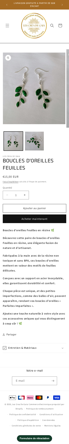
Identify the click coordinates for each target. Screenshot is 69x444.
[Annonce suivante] (62, 5)
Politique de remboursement (40, 408)
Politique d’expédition (28, 420)
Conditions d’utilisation (51, 414)
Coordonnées (48, 420)
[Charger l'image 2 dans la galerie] (34, 141)
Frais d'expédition (10, 181)
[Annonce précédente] (7, 5)
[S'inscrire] (53, 380)
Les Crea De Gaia (20, 404)
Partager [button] (11, 334)
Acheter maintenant (34, 219)
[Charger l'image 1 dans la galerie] (13, 141)
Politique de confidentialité (22, 414)
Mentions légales (52, 425)
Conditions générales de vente (26, 425)
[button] (7, 26)
